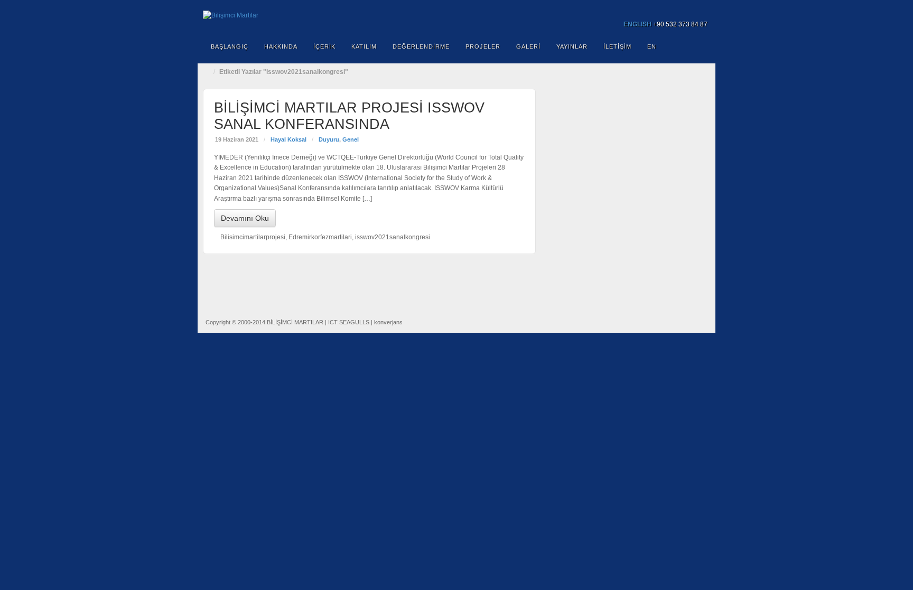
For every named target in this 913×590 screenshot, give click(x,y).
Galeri (528, 46)
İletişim (617, 46)
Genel (350, 139)
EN (651, 46)
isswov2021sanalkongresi (392, 237)
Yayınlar (572, 46)
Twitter (686, 9)
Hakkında (280, 46)
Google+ (671, 9)
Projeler (482, 46)
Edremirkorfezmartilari (320, 237)
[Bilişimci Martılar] (456, 16)
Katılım (364, 46)
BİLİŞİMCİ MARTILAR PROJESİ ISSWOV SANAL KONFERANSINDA (349, 116)
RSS (700, 9)
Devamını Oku (245, 218)
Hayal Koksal (288, 139)
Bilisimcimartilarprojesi (252, 237)
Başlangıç (229, 46)
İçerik (324, 46)
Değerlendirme (421, 46)
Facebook (657, 9)
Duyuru (329, 139)
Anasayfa (208, 72)
